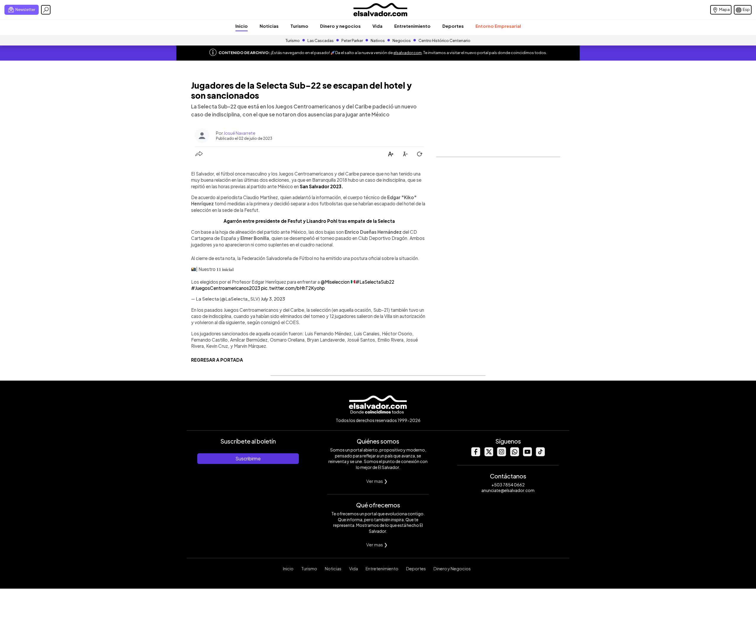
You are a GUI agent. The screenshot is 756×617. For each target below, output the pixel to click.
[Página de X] (488, 454)
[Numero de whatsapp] (514, 454)
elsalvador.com (407, 52)
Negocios (401, 40)
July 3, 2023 (273, 298)
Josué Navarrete (239, 133)
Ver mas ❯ (377, 481)
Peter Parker (352, 40)
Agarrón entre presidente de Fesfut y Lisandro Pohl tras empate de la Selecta (309, 221)
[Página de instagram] (501, 454)
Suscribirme (248, 458)
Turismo (299, 26)
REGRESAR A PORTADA (217, 360)
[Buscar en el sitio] (45, 9)
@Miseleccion (335, 282)
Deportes (453, 26)
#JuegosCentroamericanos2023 (225, 288)
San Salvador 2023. (321, 186)
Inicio (241, 26)
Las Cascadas (320, 40)
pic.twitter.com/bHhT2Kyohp (293, 288)
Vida (377, 26)
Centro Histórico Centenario (444, 40)
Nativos (378, 40)
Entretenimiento (412, 26)
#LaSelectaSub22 (375, 282)
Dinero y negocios (340, 26)
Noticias (269, 26)
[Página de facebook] (475, 454)
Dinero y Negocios (452, 568)
